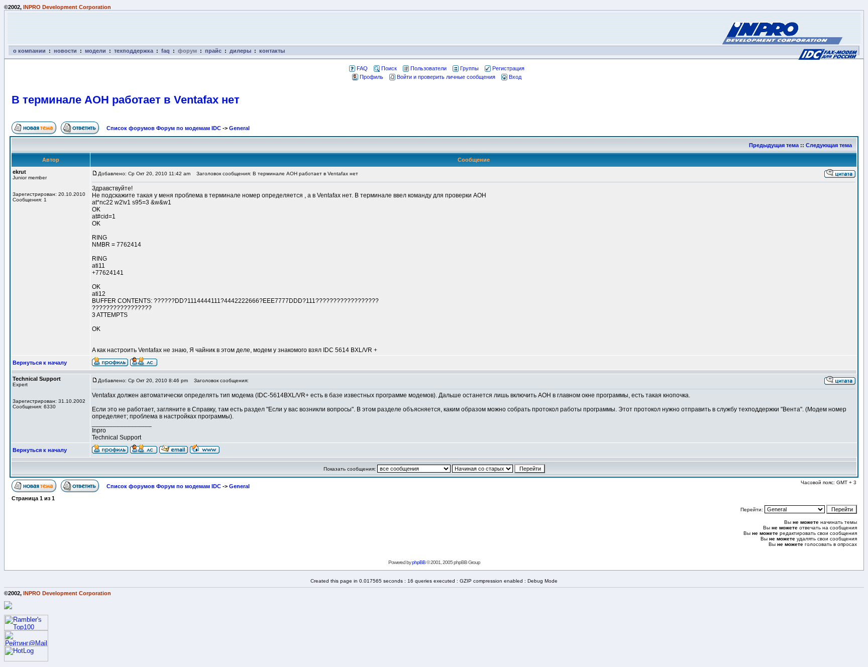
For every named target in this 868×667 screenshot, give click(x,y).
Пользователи (428, 68)
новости (65, 51)
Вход (515, 77)
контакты (272, 51)
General (239, 128)
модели (95, 51)
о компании (29, 51)
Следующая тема (829, 145)
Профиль (371, 77)
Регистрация (508, 68)
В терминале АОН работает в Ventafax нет (126, 99)
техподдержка (133, 51)
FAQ (362, 68)
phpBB (418, 562)
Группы (469, 68)
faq (165, 51)
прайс (213, 51)
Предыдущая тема (774, 145)
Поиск (389, 68)
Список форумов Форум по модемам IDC (163, 128)
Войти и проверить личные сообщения (446, 77)
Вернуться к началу (40, 363)
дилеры (240, 51)
